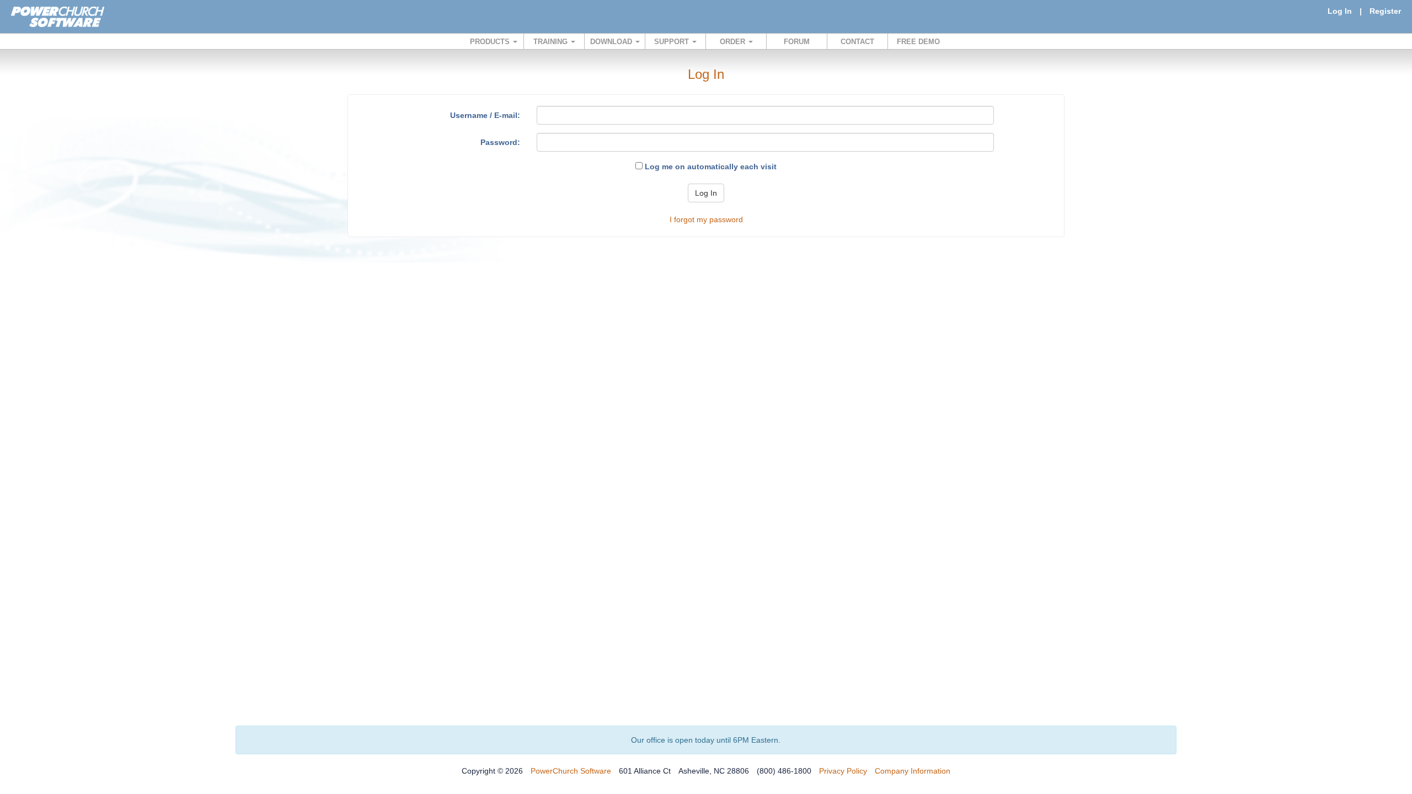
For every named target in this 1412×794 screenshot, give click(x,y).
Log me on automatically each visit (710, 166)
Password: (500, 142)
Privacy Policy (843, 770)
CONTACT (857, 41)
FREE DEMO (918, 41)
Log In (1340, 11)
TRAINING (551, 41)
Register (1385, 11)
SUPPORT (672, 41)
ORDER (733, 41)
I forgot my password (706, 219)
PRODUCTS (491, 41)
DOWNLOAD (612, 41)
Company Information (912, 770)
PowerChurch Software (571, 770)
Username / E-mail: (485, 115)
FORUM (797, 41)
